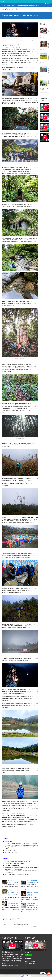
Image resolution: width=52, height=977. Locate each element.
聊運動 (28, 911)
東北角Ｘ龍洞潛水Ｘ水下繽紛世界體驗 (27, 926)
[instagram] (47, 4)
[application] (12, 945)
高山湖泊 (26, 40)
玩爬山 (12, 40)
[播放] (3, 950)
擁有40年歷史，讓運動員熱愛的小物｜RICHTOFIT (32, 894)
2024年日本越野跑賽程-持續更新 (48, 44)
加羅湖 (20, 40)
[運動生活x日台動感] (9, 9)
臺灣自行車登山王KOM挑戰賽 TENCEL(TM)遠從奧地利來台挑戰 (12, 892)
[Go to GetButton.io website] (49, 975)
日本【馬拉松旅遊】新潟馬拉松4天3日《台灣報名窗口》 (13, 903)
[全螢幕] (21, 950)
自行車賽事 (7, 899)
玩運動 (15, 40)
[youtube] (49, 4)
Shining (31, 40)
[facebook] (45, 4)
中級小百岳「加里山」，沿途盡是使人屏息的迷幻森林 (15, 924)
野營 (23, 40)
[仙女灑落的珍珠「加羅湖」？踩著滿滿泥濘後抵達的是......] (20, 29)
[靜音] (19, 950)
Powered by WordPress (33, 971)
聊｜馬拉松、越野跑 (33, 911)
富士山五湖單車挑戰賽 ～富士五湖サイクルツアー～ (32, 882)
